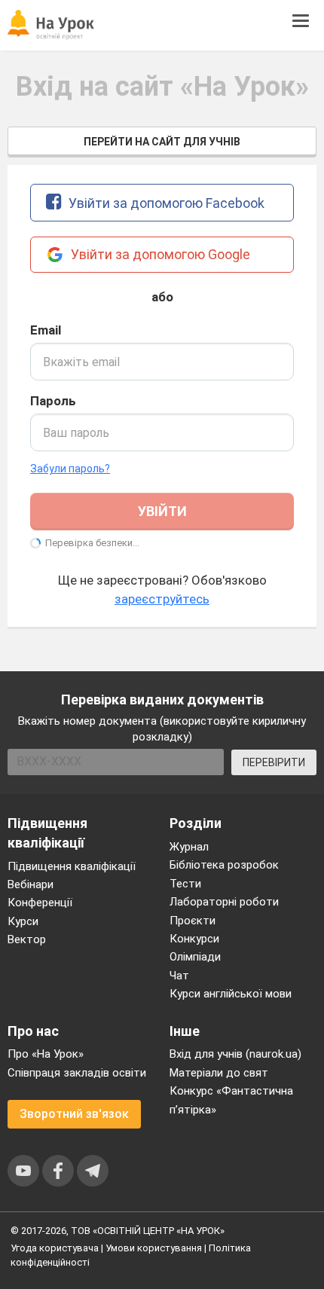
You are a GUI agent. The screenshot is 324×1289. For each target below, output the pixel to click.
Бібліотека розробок (224, 865)
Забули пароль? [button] (70, 469)
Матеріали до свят (219, 1073)
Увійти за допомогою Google (159, 254)
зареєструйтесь (162, 598)
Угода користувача (55, 1248)
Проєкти (192, 920)
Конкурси (194, 938)
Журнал (189, 847)
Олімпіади (195, 957)
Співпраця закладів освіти (77, 1073)
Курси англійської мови (231, 993)
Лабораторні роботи (224, 902)
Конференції (40, 902)
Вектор (27, 939)
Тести (185, 883)
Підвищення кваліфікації (72, 866)
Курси (23, 921)
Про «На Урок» (46, 1054)
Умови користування (153, 1248)
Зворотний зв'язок (74, 1114)
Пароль (53, 400)
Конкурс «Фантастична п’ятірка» (231, 1100)
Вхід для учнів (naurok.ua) (235, 1054)
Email (45, 330)
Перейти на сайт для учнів (162, 142)
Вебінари (30, 884)
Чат (179, 975)
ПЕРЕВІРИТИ (274, 762)
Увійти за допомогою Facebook (165, 203)
